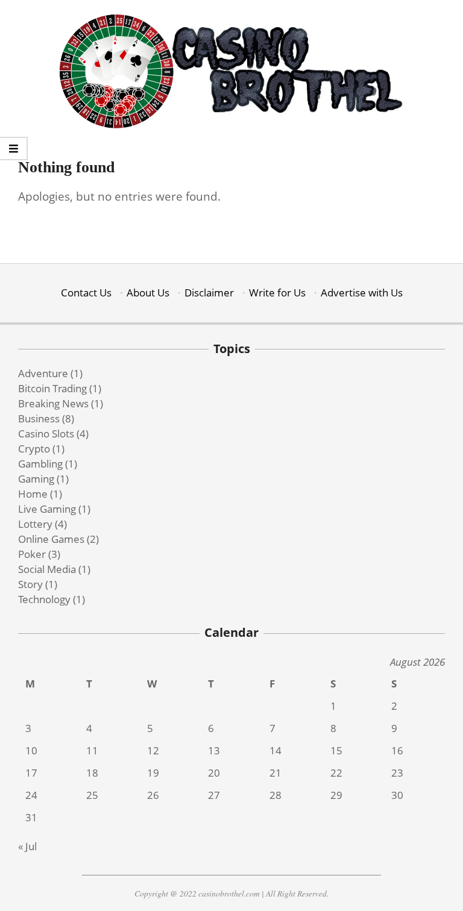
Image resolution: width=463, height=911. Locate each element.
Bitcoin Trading (52, 388)
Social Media (47, 569)
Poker (32, 554)
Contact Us (86, 292)
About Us (148, 292)
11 (92, 750)
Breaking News (53, 403)
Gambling (40, 464)
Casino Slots (46, 433)
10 (31, 750)
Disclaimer (209, 292)
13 (214, 750)
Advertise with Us (362, 292)
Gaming (36, 479)
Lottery (35, 524)
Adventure (43, 373)
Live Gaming (47, 509)
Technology (44, 599)
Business (39, 418)
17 (31, 773)
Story (30, 584)
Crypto (34, 449)
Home (33, 494)
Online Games (51, 539)
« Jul (27, 846)
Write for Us (277, 292)
